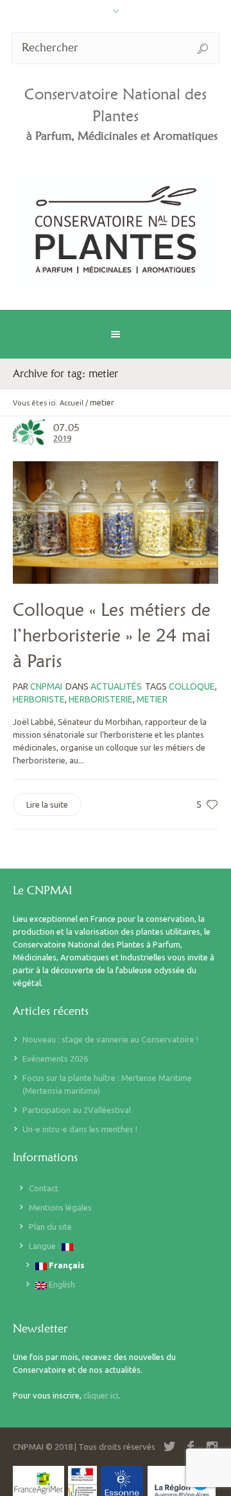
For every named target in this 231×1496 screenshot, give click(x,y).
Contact (43, 1188)
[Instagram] (211, 1446)
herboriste (39, 699)
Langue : (45, 1245)
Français (66, 1265)
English (61, 1284)
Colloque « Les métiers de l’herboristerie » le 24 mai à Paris (111, 635)
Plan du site (50, 1226)
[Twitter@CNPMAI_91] (169, 1446)
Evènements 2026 (55, 1058)
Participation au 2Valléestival (76, 1109)
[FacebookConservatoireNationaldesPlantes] (190, 1446)
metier (152, 699)
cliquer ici (100, 1395)
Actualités (116, 686)
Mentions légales (60, 1207)
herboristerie (101, 699)
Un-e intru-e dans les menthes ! (79, 1129)
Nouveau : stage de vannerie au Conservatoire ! (110, 1039)
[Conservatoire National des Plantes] (115, 232)
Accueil (71, 403)
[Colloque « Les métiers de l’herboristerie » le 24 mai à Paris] (115, 522)
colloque (192, 686)
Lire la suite (47, 804)
